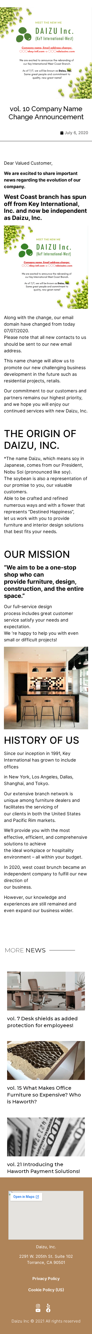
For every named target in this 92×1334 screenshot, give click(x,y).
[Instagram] (38, 1306)
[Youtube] (38, 1310)
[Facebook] (48, 1310)
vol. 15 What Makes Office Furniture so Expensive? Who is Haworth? (44, 1095)
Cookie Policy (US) (46, 1289)
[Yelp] (48, 1306)
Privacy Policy (46, 1278)
